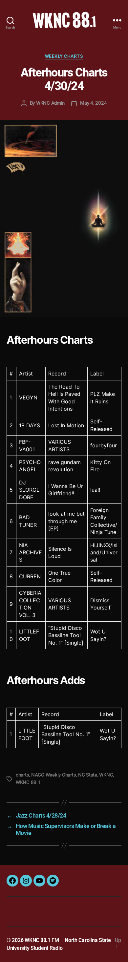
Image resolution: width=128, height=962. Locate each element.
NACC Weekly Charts (53, 775)
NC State (87, 775)
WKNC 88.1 (28, 782)
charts (22, 775)
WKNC (106, 775)
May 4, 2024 (93, 103)
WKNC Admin (50, 103)
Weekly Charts (64, 56)
